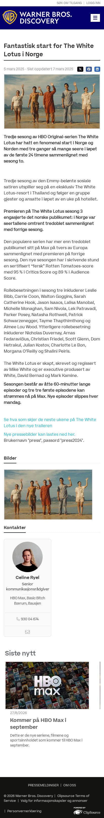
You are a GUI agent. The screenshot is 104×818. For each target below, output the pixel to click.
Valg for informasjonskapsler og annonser (54, 800)
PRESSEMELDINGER (43, 785)
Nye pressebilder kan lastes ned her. (39, 434)
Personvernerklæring (24, 811)
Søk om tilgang (69, 3)
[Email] (27, 632)
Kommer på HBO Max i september (38, 724)
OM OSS (69, 785)
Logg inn (93, 3)
